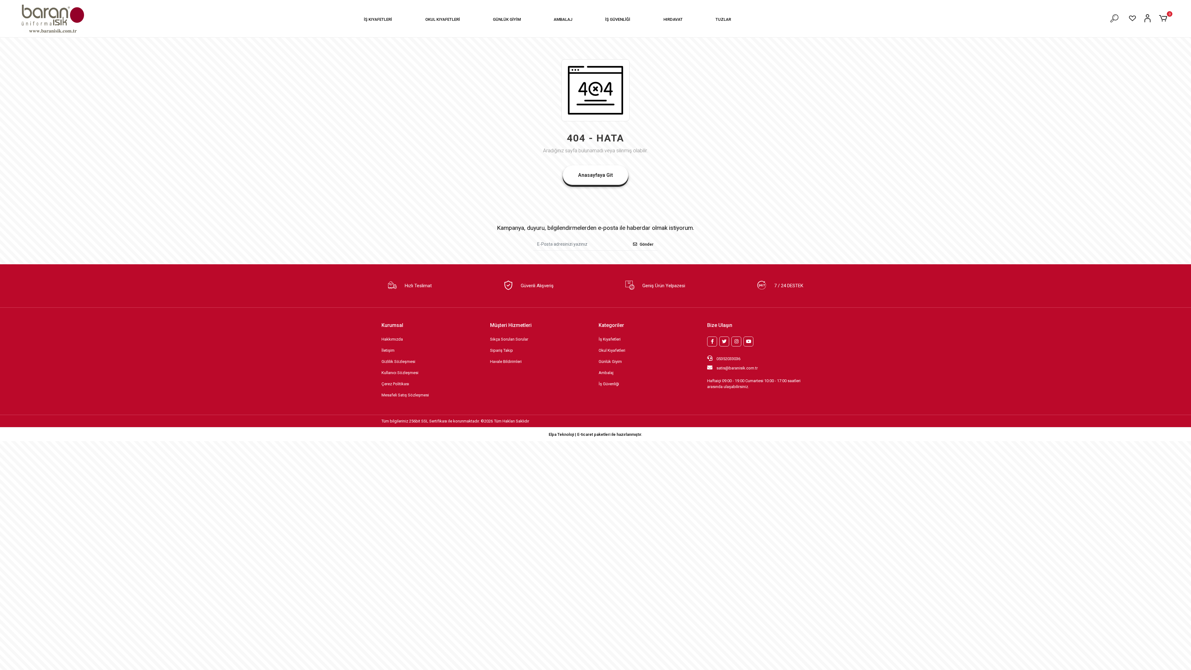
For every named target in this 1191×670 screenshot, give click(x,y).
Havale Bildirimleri (506, 361)
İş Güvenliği (609, 384)
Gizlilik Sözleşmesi (398, 361)
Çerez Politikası (395, 384)
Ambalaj (606, 372)
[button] (378, 19)
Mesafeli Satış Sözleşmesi (405, 395)
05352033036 (728, 358)
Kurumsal (392, 325)
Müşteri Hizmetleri (511, 325)
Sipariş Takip (501, 350)
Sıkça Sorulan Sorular (509, 339)
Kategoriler (611, 325)
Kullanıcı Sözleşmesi (399, 372)
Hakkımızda (392, 339)
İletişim (388, 350)
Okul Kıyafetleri (612, 350)
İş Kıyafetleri (610, 339)
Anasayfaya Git (595, 175)
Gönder (646, 244)
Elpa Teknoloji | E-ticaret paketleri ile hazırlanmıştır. (595, 434)
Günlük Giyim (610, 361)
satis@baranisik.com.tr (737, 368)
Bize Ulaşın (719, 325)
